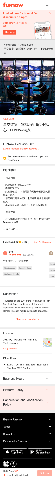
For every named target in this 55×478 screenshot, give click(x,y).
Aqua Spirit (26, 44)
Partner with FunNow (15, 441)
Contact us (9, 434)
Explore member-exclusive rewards (20, 148)
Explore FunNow (12, 419)
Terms (6, 426)
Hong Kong (10, 44)
